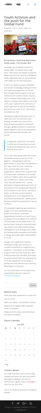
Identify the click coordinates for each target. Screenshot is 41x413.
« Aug (6, 364)
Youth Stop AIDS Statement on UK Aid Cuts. (20, 295)
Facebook (16, 390)
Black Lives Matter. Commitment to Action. (20, 302)
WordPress (21, 410)
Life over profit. (9, 299)
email (31, 382)
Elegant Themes (21, 407)
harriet (8, 28)
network (7, 392)
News (26, 28)
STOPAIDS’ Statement (12, 276)
